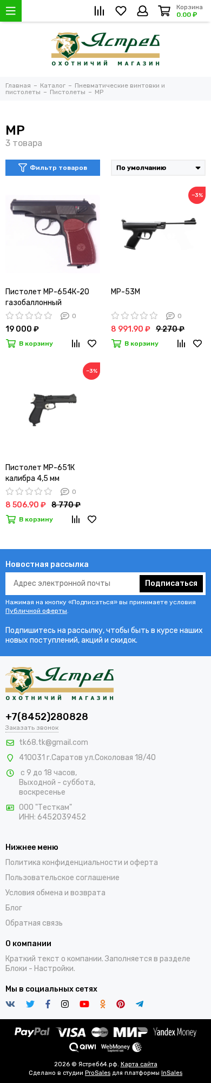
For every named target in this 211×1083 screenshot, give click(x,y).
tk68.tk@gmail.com (53, 742)
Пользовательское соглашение (62, 877)
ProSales (97, 1073)
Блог (13, 908)
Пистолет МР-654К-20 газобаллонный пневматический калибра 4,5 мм (51, 297)
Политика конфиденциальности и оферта (81, 862)
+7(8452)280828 (46, 717)
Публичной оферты (36, 611)
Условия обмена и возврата (55, 892)
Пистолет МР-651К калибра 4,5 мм (40, 473)
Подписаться (171, 583)
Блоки (16, 968)
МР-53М (125, 291)
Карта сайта (139, 1064)
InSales (171, 1073)
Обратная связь (34, 923)
